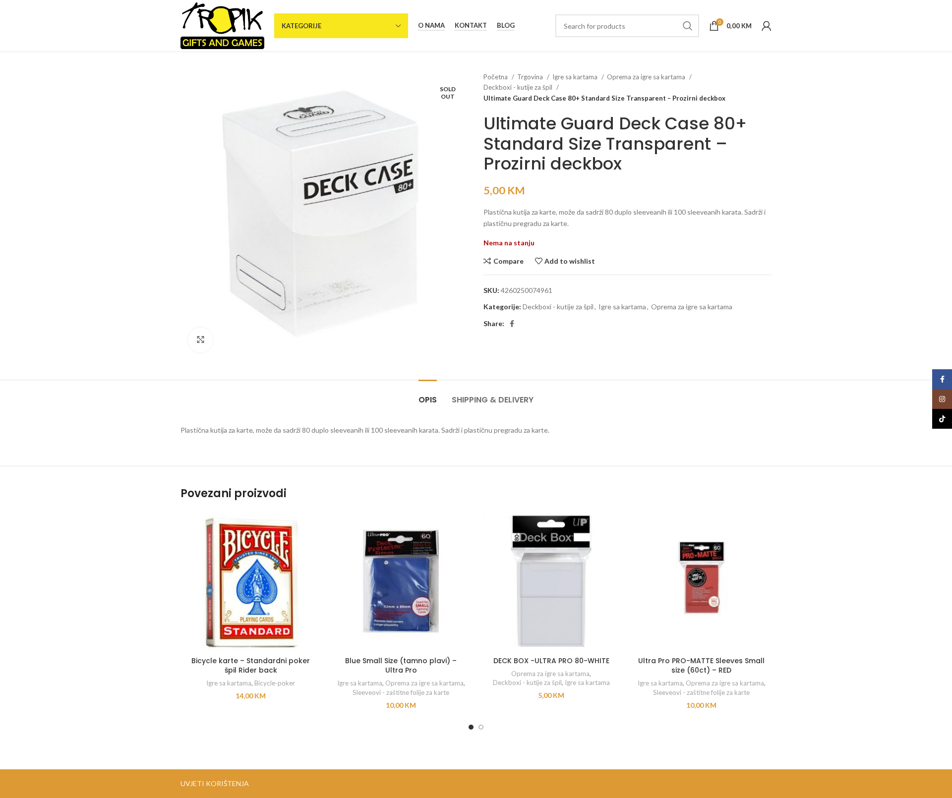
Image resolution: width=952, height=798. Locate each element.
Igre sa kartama (575, 77)
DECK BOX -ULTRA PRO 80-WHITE (551, 661)
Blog (506, 25)
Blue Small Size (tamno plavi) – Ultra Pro (401, 666)
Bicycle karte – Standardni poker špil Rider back (250, 666)
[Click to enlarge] (200, 340)
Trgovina (530, 77)
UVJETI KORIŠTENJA (214, 783)
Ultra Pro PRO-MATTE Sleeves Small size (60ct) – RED (701, 666)
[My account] (766, 26)
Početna (496, 77)
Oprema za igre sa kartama (647, 77)
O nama (431, 25)
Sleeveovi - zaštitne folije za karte (401, 692)
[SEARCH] (687, 25)
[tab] (427, 395)
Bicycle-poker (274, 683)
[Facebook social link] (512, 323)
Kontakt (471, 25)
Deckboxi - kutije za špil (518, 87)
